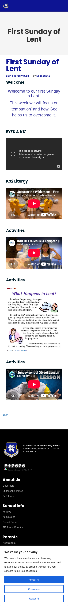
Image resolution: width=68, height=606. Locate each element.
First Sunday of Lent (32, 65)
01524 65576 (29, 451)
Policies (7, 511)
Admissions (9, 517)
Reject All (34, 598)
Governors (8, 485)
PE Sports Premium (13, 527)
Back (5, 414)
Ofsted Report (10, 522)
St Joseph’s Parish (13, 491)
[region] (34, 576)
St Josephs (43, 76)
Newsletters (9, 542)
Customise (34, 589)
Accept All (34, 579)
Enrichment (9, 496)
